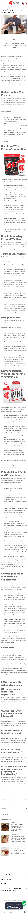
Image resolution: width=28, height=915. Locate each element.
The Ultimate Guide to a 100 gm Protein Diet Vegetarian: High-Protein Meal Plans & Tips (19, 852)
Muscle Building (8, 185)
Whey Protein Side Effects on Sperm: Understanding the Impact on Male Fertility (17, 828)
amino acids (24, 187)
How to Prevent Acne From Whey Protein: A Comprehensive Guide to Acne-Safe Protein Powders (18, 840)
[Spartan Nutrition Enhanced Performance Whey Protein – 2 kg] (14, 392)
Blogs (14, 39)
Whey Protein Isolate (10, 123)
